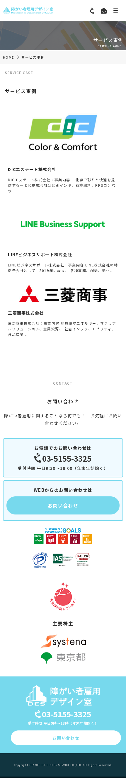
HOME (8, 57)
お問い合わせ (63, 505)
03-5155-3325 (66, 458)
